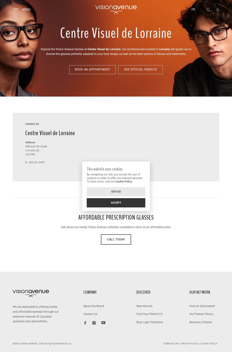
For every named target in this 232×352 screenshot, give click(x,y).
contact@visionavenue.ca (55, 343)
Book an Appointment (92, 69)
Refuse (116, 191)
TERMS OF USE (171, 343)
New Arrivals (144, 306)
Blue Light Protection (149, 322)
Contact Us (90, 314)
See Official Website (140, 69)
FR (193, 9)
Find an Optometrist (202, 306)
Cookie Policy (123, 181)
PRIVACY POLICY (190, 343)
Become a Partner (200, 322)
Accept (116, 202)
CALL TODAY (116, 239)
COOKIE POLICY (209, 343)
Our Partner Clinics (201, 314)
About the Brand (93, 306)
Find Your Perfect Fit (149, 314)
